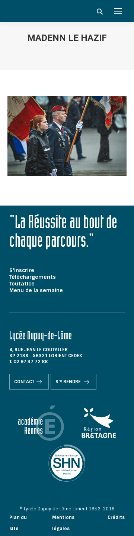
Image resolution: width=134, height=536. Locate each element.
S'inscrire (21, 270)
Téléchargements (32, 277)
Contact (24, 382)
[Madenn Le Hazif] (67, 136)
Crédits (116, 517)
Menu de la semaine (36, 290)
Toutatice (22, 283)
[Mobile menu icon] (118, 11)
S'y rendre (68, 382)
